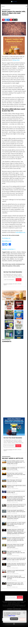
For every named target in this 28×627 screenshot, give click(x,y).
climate (19, 252)
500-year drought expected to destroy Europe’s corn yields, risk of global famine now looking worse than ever (16, 539)
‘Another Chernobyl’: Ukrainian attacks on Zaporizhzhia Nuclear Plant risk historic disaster (16, 565)
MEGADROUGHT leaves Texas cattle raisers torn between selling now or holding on (15, 584)
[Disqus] (14, 361)
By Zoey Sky (14, 580)
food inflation (10, 255)
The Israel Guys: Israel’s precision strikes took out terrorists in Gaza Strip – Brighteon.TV (16, 474)
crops (3, 253)
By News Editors (15, 502)
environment (14, 253)
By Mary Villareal (15, 488)
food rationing (18, 255)
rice (16, 259)
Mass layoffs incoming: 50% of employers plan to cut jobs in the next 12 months (16, 553)
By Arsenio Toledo (15, 555)
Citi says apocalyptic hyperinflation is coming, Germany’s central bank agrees (16, 511)
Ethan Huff (11, 17)
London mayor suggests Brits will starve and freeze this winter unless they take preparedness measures (16, 517)
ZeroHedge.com (6, 238)
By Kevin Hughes (15, 477)
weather (10, 260)
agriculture (13, 252)
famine (20, 253)
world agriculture (17, 260)
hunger (4, 259)
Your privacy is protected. (8, 283)
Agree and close (14, 618)
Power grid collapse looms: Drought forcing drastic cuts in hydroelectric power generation (15, 546)
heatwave (20, 257)
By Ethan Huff (14, 513)
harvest (15, 257)
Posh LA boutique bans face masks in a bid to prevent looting (16, 468)
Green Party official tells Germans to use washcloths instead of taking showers (16, 505)
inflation (12, 259)
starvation (4, 260)
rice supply (20, 259)
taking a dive (16, 60)
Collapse (23, 252)
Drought (8, 253)
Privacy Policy (11, 615)
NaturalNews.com (6, 241)
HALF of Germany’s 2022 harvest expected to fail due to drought (14, 480)
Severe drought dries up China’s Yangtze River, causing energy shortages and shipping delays (16, 524)
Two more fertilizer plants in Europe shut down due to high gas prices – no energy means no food (16, 462)
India (7, 259)
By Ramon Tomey (15, 470)
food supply (10, 257)
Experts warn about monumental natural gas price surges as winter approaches (16, 559)
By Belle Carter (15, 587)
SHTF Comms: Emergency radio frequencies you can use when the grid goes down (16, 577)
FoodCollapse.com (20, 232)
